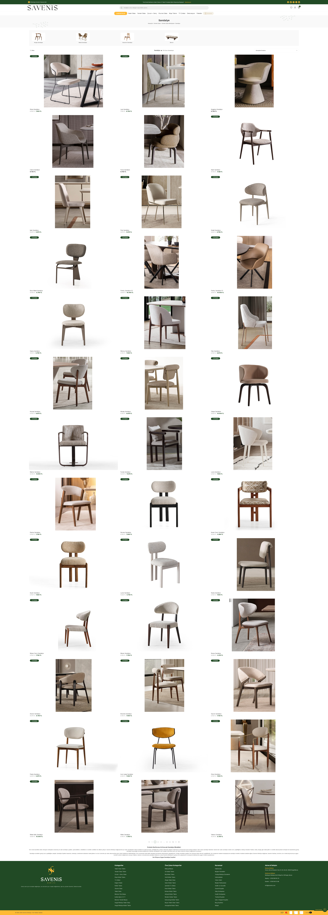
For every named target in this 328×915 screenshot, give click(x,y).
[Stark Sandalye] (254, 141)
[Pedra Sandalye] (73, 746)
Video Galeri (218, 880)
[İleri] (176, 842)
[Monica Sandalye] (164, 322)
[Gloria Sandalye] (73, 81)
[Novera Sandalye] (164, 504)
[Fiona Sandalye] (164, 141)
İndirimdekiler (219, 877)
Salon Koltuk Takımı (170, 883)
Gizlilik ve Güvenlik (220, 885)
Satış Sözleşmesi (219, 891)
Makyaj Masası (169, 868)
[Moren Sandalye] (164, 625)
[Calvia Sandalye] (73, 141)
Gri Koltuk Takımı (169, 871)
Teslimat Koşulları (220, 897)
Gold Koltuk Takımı (170, 877)
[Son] (179, 842)
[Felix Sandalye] (254, 322)
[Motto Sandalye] (164, 806)
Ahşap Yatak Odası (170, 880)
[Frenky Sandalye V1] (254, 262)
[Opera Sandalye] (73, 322)
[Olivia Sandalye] (254, 746)
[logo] (42, 7)
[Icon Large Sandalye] (164, 746)
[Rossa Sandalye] (254, 625)
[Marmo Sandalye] (73, 443)
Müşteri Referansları (220, 883)
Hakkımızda (218, 868)
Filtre (33, 50)
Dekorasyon (191, 13)
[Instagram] (296, 2)
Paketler (199, 13)
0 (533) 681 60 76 (274, 878)
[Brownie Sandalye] (164, 685)
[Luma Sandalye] (254, 443)
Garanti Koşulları (219, 888)
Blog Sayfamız (219, 902)
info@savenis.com (270, 885)
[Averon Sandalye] (73, 685)
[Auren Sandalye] (73, 564)
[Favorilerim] (291, 8)
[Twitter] (291, 2)
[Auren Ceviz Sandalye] (254, 504)
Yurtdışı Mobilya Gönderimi (222, 874)
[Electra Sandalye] (73, 504)
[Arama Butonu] (121, 7)
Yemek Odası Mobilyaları (168, 23)
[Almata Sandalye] (164, 383)
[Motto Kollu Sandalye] (73, 806)
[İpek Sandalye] (73, 202)
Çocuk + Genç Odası (120, 874)
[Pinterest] (294, 2)
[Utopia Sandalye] (254, 383)
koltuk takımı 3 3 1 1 (120, 897)
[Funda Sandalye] (164, 443)
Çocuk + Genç (152, 13)
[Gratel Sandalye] (254, 202)
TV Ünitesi (182, 13)
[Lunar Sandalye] (164, 564)
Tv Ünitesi (117, 880)
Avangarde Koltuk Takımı (172, 905)
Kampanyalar (120, 13)
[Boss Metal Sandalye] (73, 262)
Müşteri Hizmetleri (220, 871)
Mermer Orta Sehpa (120, 894)
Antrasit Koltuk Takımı (171, 894)
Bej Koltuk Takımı (169, 874)
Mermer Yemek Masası (121, 900)
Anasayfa (150, 23)
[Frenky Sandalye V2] (164, 262)
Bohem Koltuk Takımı (170, 891)
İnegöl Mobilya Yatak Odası (122, 902)
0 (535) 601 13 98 (274, 881)
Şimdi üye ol (188, 2)
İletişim (217, 905)
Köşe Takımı (173, 13)
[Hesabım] (295, 8)
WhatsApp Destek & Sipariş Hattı (38, 2)
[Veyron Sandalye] (254, 685)
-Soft (306, 912)
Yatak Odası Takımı (120, 868)
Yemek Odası (141, 13)
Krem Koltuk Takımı (170, 888)
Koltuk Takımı (118, 885)
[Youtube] (299, 2)
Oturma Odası (162, 13)
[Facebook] (288, 2)
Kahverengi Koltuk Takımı (172, 900)
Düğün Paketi (118, 883)
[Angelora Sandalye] (254, 81)
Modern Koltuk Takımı (171, 897)
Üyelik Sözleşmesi (220, 894)
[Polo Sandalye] (164, 202)
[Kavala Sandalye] (73, 383)
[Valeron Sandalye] (254, 806)
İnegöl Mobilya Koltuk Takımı (123, 905)
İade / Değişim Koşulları (221, 900)
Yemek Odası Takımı (120, 871)
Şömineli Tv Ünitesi (170, 885)
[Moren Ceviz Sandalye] (73, 625)
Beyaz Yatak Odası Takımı (172, 902)
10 (173, 842)
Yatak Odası (132, 13)
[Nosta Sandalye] (254, 564)
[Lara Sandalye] (164, 81)
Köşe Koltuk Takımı (120, 877)
